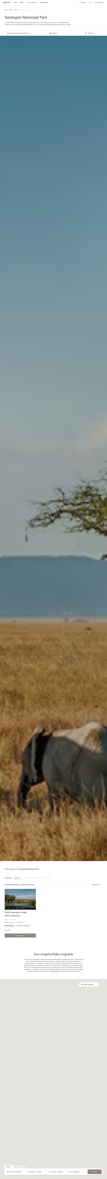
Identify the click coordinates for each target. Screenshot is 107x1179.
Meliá (6, 9)
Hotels (10, 9)
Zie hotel (7, 930)
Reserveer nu (20, 935)
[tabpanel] (53, 913)
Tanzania (16, 9)
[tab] (8, 1166)
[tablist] (53, 1166)
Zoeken (94, 1172)
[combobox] (91, 2)
